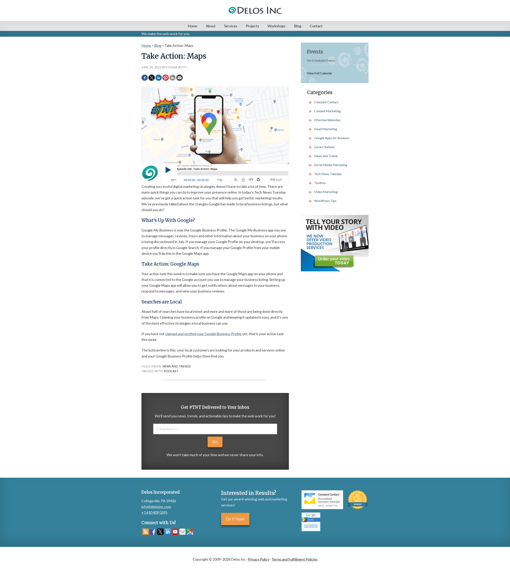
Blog (297, 26)
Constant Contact (326, 102)
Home (192, 26)
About (211, 26)
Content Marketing (327, 111)
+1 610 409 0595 (154, 512)
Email (182, 532)
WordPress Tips (325, 201)
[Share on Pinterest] (165, 78)
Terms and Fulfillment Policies (295, 559)
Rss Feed (145, 532)
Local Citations (324, 147)
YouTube (175, 532)
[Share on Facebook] (144, 78)
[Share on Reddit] (172, 78)
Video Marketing (326, 192)
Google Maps (190, 532)
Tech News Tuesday (327, 174)
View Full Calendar (319, 73)
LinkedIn (168, 532)
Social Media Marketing (330, 165)
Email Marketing (325, 129)
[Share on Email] (179, 78)
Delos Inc (255, 10)
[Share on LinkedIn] (158, 78)
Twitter (160, 532)
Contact (316, 26)
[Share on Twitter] (151, 78)
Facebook (153, 532)
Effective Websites (327, 120)
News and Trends (176, 366)
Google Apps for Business (331, 138)
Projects (252, 26)
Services (230, 26)
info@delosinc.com (156, 506)
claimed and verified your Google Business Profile (203, 334)
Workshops (276, 26)
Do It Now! (235, 519)
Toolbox (320, 183)
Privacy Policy (258, 559)
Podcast (171, 371)
